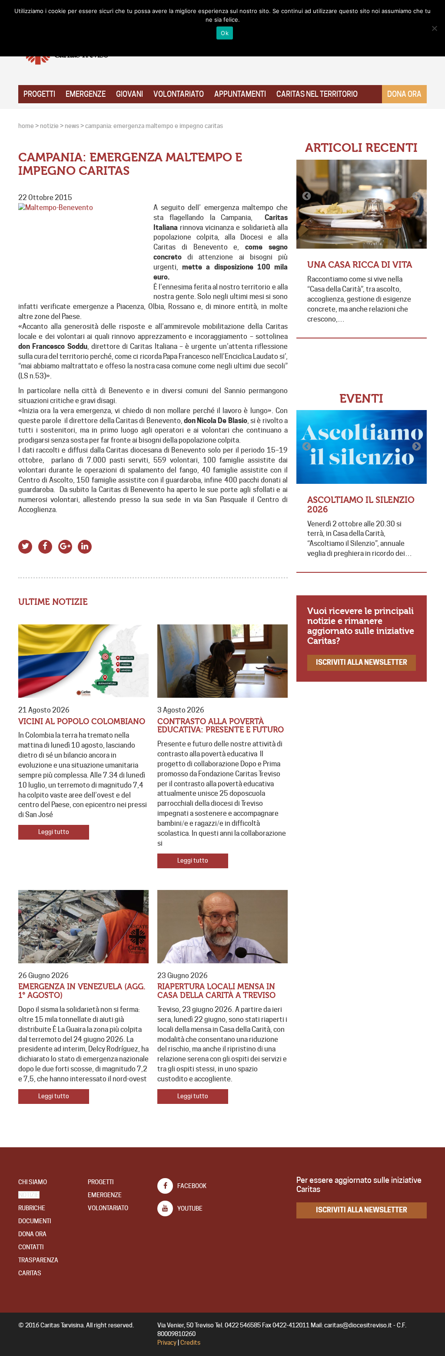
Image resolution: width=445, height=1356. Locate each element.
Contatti (30, 1247)
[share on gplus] (65, 546)
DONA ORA (32, 1234)
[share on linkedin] (85, 546)
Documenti (34, 1221)
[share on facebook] (45, 546)
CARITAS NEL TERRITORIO (317, 94)
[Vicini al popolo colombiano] (83, 661)
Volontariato (178, 94)
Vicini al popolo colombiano (81, 721)
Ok (225, 33)
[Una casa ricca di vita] (361, 204)
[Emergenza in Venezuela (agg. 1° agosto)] (83, 926)
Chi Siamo (32, 1182)
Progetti (39, 94)
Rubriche (31, 1208)
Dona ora (404, 94)
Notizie (29, 1195)
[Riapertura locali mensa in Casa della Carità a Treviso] (222, 926)
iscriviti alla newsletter (361, 662)
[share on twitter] (25, 546)
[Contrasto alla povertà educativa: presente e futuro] (222, 661)
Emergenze (86, 94)
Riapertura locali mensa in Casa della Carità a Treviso (216, 991)
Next (415, 196)
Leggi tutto (53, 831)
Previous (307, 196)
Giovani (129, 94)
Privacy (166, 1342)
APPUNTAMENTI (240, 94)
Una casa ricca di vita (359, 265)
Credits (190, 1342)
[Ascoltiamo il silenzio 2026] (361, 446)
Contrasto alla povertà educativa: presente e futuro (220, 726)
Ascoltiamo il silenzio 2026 (361, 505)
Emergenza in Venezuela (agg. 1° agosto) (82, 991)
